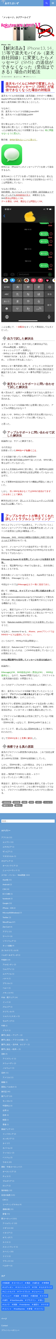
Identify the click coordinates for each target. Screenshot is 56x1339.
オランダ (6, 1237)
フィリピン (7, 1153)
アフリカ (5, 837)
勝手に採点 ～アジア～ (10, 1035)
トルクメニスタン (10, 1016)
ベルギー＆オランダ (9, 955)
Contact (4, 1325)
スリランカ (7, 1011)
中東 (3, 1025)
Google (5, 903)
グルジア (6, 1007)
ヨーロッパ (18, 1283)
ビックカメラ (9, 1291)
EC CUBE (6, 894)
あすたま (18, 77)
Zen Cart (6, 927)
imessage (7, 802)
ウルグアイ (7, 969)
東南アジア (5, 1129)
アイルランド (8, 1223)
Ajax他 (5, 880)
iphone (16, 802)
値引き (37, 1283)
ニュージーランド (10, 870)
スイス (5, 1242)
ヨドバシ (39, 1309)
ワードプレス (24, 1291)
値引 (6, 1300)
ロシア (5, 1185)
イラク (5, 1030)
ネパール (6, 1148)
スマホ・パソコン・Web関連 (13, 875)
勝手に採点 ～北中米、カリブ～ (14, 1044)
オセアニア (5, 861)
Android (6, 884)
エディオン (8, 1287)
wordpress (25, 1304)
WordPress (7, 922)
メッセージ (48, 802)
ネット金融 (7, 945)
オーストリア (8, 1171)
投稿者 (7, 1283)
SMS (31, 802)
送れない (18, 805)
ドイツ (5, 1256)
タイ (4, 1143)
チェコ (5, 1176)
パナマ (5, 978)
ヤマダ (45, 1304)
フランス (6, 1261)
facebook (6, 898)
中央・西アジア (7, 997)
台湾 (4, 1110)
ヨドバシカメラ (23, 1287)
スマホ (44, 1296)
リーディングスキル (11, 1204)
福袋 (17, 1296)
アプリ (5, 931)
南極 (3, 1082)
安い (41, 1300)
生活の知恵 (5, 1195)
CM (4, 1200)
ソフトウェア (8, 941)
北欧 (3, 1054)
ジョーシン (38, 1291)
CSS (4, 889)
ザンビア (6, 851)
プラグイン (31, 1300)
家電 (4, 1214)
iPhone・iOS (6, 45)
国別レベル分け (7, 1087)
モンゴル (6, 1101)
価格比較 (6, 1209)
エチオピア (7, 847)
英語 (28, 1283)
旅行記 (4, 1091)
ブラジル (6, 983)
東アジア (5, 1096)
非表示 (25, 1296)
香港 (4, 1124)
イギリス (6, 1228)
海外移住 (5, 1190)
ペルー (5, 988)
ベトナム (6, 1157)
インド (5, 1002)
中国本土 (6, 1105)
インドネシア (8, 1134)
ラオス (5, 1162)
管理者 (46, 1283)
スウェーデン (8, 1063)
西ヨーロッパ (6, 1218)
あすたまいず (12, 3)
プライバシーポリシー (10, 1330)
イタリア (6, 1233)
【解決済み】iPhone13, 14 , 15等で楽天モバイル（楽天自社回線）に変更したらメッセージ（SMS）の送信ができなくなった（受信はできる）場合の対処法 (27, 59)
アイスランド (8, 1058)
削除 (15, 1304)
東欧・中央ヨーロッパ (10, 1167)
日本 (4, 1115)
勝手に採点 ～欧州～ (9, 1049)
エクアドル (7, 974)
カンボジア (7, 1138)
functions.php (17, 1300)
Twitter (5, 917)
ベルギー (6, 1265)
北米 (3, 1073)
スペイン (6, 1251)
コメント (7, 1309)
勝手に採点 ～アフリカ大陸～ (13, 1040)
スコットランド (9, 1247)
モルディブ (7, 1021)
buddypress (20, 1309)
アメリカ (6, 1077)
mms (24, 802)
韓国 (4, 1120)
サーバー (6, 936)
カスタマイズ (46, 1287)
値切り (36, 1304)
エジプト (6, 842)
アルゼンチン (8, 964)
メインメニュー (53, 3)
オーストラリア (9, 865)
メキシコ (6, 993)
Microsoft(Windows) (11, 913)
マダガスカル (8, 856)
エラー (39, 802)
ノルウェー (7, 1068)
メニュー (7, 1296)
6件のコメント (31, 77)
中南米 (4, 960)
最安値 (35, 1296)
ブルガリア (7, 1181)
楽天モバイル (8, 805)
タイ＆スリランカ (8, 950)
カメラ (7, 1304)
